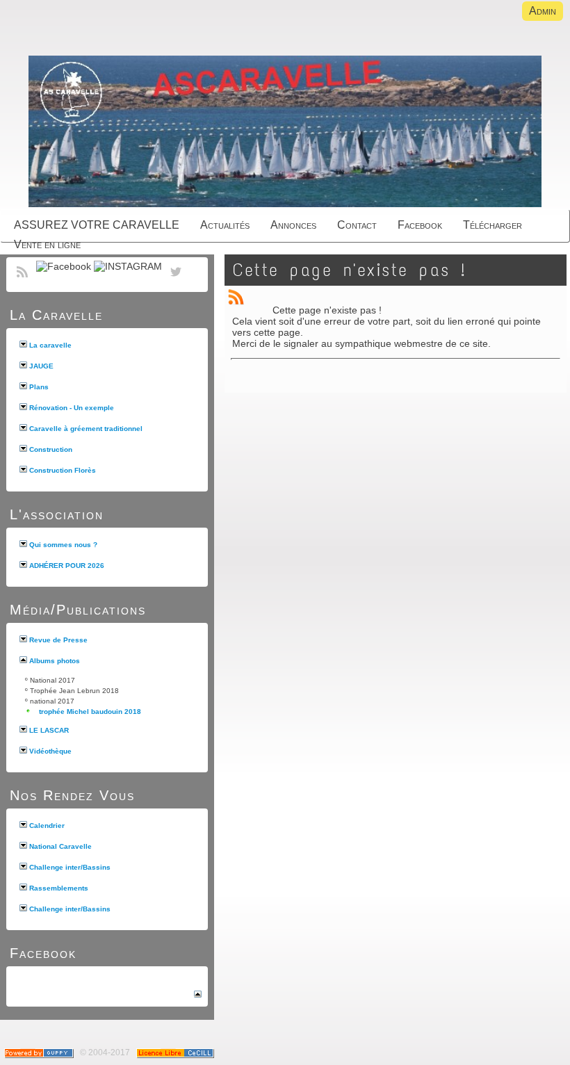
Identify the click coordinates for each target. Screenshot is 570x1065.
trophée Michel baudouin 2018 (90, 711)
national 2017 (52, 701)
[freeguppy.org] (40, 1052)
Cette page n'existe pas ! (349, 270)
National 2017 (52, 680)
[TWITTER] (176, 279)
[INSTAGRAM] (128, 266)
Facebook (43, 953)
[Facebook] (63, 266)
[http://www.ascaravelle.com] (285, 132)
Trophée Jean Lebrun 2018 (74, 690)
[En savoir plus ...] (176, 1052)
